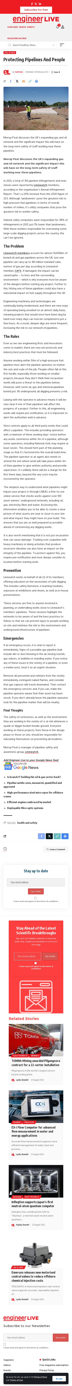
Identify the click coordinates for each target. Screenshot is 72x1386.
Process (29, 1122)
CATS (18, 270)
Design (17, 1197)
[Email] (24, 81)
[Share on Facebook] (11, 81)
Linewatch (40, 185)
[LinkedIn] (40, 4)
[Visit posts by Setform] (7, 72)
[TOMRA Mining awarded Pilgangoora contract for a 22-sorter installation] (36, 1040)
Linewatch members (16, 253)
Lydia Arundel (22, 1080)
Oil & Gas (10, 53)
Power (17, 1122)
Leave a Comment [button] (57, 849)
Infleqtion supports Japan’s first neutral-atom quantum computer (33, 1204)
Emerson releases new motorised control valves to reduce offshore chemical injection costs (33, 1276)
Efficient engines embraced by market (29, 802)
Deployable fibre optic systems (25, 807)
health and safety (27, 822)
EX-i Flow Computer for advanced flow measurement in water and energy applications (33, 1131)
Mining (35, 1056)
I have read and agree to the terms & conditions (35, 901)
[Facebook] (32, 4)
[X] (36, 4)
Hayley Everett (22, 1224)
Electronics (20, 1056)
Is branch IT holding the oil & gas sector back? (34, 776)
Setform (19, 72)
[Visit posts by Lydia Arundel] (13, 1080)
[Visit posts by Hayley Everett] (13, 1225)
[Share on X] (17, 81)
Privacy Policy (40, 1377)
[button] (59, 1378)
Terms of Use (16, 1380)
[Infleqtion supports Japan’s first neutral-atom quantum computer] (36, 1181)
